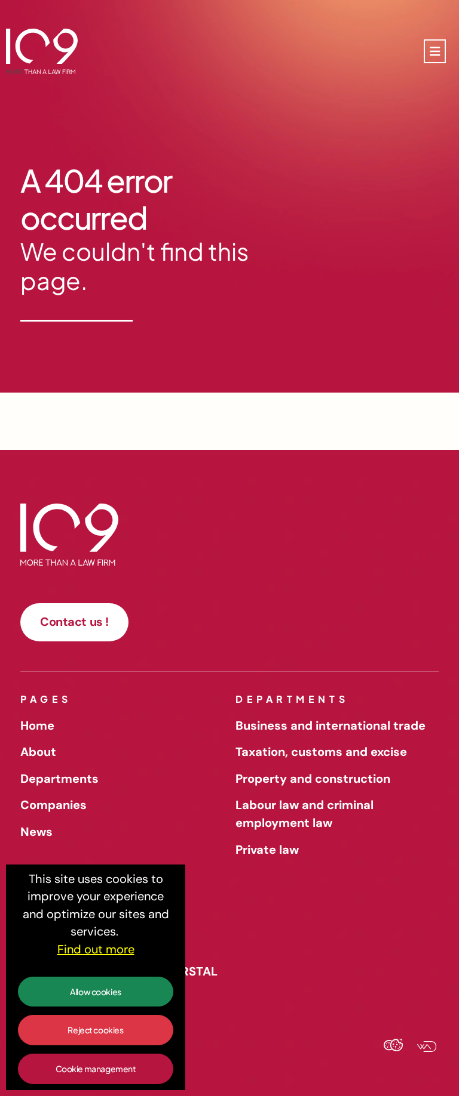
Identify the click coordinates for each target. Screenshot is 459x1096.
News (36, 831)
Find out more (95, 949)
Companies (53, 805)
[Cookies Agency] (393, 1047)
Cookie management (96, 1068)
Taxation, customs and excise (321, 752)
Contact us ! (74, 621)
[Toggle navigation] (435, 51)
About (38, 752)
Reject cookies (95, 1029)
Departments (59, 778)
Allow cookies (95, 991)
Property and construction (312, 778)
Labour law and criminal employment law (304, 814)
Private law (267, 849)
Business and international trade (330, 725)
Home (37, 725)
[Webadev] (422, 1047)
